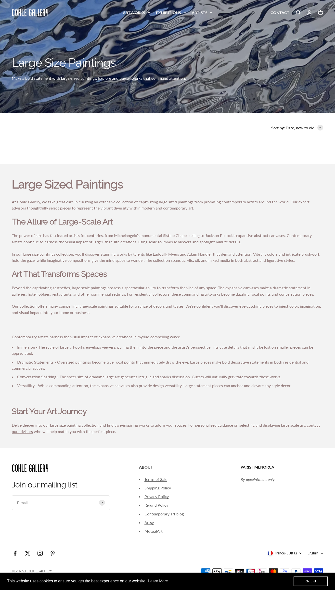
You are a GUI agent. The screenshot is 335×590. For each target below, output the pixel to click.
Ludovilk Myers (165, 254)
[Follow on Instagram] (40, 553)
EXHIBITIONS (168, 12)
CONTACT (280, 12)
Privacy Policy (156, 496)
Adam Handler (199, 254)
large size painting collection (74, 425)
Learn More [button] (158, 581)
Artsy (149, 522)
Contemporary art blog (164, 513)
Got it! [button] (311, 581)
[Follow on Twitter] (27, 553)
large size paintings (38, 254)
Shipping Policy (157, 487)
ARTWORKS (134, 12)
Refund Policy (156, 505)
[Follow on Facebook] (15, 553)
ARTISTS (199, 12)
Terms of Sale (155, 479)
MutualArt (153, 531)
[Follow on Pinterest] (52, 553)
